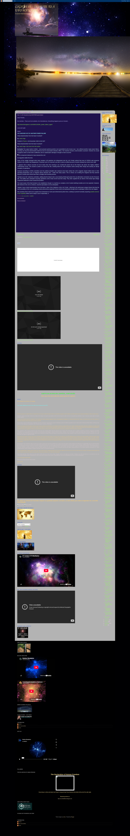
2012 (105, 167)
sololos (64, 816)
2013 (105, 165)
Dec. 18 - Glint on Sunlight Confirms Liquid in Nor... (108, 373)
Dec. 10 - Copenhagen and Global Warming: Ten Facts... (108, 510)
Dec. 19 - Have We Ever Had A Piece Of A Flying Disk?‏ (108, 352)
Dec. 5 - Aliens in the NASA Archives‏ (108, 580)
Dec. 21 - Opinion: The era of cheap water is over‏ (108, 300)
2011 (105, 168)
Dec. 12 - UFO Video (108, 462)
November (107, 620)
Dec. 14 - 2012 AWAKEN (107, 435)
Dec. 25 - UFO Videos (107, 213)
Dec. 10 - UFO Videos (107, 473)
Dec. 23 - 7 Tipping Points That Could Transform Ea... (108, 244)
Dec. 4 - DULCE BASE (107, 593)
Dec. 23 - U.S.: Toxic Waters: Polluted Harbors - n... (108, 261)
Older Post (96, 234)
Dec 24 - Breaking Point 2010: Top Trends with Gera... (108, 232)
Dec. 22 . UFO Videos (107, 266)
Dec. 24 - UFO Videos (107, 239)
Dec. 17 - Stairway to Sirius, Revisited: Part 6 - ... (108, 386)
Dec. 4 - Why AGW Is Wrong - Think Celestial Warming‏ (108, 589)
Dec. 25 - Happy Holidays (107, 216)
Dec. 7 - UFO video (108, 550)
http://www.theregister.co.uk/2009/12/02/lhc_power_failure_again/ (35, 124)
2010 (105, 170)
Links (18, 243)
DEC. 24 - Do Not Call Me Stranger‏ (108, 226)
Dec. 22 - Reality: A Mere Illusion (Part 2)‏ (108, 285)
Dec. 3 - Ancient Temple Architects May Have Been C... (108, 614)
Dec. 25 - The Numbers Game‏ (108, 209)
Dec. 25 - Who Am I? (108, 210)
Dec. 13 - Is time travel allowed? (107, 447)
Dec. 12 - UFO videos (107, 468)
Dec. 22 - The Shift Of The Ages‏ (108, 288)
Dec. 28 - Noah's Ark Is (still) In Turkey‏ (108, 175)
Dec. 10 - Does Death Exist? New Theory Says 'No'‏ (108, 476)
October (106, 621)
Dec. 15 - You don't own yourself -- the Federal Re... (108, 424)
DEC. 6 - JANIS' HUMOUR (107, 562)
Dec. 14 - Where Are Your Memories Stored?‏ (108, 428)
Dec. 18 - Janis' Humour (107, 379)
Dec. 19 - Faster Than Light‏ (107, 349)
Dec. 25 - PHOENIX (108, 206)
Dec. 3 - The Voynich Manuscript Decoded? (108, 596)
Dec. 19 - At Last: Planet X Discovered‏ (107, 365)
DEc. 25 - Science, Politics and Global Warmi (108, 198)
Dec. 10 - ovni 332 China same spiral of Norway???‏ (108, 505)
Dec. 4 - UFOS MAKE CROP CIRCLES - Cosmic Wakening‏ (108, 584)
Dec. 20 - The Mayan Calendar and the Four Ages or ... (108, 326)
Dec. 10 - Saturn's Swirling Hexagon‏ (108, 520)
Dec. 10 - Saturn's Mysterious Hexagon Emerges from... (108, 516)
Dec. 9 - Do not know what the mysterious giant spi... (108, 524)
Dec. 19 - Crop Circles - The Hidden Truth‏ (107, 355)
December (107, 173)
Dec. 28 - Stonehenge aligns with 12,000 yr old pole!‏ (108, 179)
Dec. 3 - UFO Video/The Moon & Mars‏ (108, 600)
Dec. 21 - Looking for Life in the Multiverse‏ (108, 303)
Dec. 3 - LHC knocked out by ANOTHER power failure (108, 604)
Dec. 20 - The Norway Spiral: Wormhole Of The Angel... (108, 308)
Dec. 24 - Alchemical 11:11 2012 (108, 236)
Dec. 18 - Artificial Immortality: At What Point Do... (108, 369)
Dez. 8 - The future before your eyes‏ (108, 545)
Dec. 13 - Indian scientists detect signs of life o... (108, 456)
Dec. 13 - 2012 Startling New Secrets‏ (107, 460)
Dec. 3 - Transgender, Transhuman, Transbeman (107, 609)
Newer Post (20, 234)
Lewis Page (22, 138)
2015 (105, 162)
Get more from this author (33, 146)
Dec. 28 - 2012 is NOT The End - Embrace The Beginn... (107, 184)
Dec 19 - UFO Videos (107, 335)
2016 (105, 160)
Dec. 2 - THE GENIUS (106, 617)
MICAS (20, 724)
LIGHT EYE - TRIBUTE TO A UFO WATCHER (35, 8)
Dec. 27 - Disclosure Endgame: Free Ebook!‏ (108, 188)
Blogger (72, 816)
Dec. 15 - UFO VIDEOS (107, 414)
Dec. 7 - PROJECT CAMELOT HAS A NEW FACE (108, 547)
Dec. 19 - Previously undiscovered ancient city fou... (108, 338)
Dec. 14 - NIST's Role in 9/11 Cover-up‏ (107, 431)
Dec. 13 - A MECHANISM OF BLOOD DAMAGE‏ (108, 452)
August (106, 625)
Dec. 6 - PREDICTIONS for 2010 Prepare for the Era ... (108, 565)
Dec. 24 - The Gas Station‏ (108, 223)
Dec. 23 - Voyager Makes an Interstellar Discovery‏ (107, 249)
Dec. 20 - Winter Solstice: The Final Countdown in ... (108, 313)
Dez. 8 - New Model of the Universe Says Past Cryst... (108, 531)
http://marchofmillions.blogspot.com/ (65, 798)
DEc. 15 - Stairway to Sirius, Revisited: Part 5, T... (108, 406)
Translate (27, 526)
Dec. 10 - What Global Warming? (108, 495)
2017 (105, 158)
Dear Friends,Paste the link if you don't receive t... (108, 257)
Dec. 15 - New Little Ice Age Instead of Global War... (108, 410)
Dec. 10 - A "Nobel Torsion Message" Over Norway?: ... (108, 489)
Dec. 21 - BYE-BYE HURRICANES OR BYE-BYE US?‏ (108, 291)
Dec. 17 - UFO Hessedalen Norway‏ (107, 382)
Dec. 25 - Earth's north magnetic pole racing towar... (107, 203)
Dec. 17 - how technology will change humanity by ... (108, 402)
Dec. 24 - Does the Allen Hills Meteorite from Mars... (108, 219)
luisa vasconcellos (22, 823)
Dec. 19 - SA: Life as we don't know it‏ (108, 332)
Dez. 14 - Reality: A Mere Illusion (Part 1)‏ (108, 440)
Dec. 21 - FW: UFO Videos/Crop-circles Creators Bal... (108, 296)
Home (58, 234)
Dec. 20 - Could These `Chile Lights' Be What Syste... (108, 322)
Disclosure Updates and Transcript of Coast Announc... (108, 577)
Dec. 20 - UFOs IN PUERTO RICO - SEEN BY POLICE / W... (108, 318)
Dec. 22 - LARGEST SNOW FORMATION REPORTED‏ (108, 281)
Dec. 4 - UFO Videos (108, 587)
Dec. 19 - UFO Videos (107, 330)
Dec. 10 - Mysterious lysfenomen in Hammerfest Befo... (108, 480)
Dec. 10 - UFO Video (108, 513)
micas (20, 727)
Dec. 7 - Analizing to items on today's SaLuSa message (108, 558)
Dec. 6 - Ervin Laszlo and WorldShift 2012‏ (108, 573)
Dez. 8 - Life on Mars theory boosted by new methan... (108, 535)
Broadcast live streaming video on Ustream (25, 311)
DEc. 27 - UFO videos (107, 194)
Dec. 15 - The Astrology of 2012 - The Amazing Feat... (108, 417)
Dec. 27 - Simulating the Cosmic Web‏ (108, 191)
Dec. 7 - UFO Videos (108, 552)
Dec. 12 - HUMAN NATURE (107, 470)
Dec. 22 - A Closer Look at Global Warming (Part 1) (108, 273)
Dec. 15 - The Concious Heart (107, 421)
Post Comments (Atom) (27, 237)
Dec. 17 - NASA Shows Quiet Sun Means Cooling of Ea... (108, 394)
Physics (25, 141)
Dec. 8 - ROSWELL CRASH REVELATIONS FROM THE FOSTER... (108, 540)
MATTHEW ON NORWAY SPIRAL (108, 498)
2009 (105, 172)
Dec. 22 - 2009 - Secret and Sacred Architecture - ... (108, 269)
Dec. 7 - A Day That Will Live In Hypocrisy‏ (108, 554)
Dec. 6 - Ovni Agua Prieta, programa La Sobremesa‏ (108, 569)
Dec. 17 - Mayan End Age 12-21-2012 (108, 398)
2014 (105, 163)
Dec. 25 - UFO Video (108, 196)
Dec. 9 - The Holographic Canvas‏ (107, 528)
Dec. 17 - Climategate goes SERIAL (108, 389)
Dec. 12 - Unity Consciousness (107, 465)
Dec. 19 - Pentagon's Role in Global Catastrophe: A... (108, 362)
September (107, 623)
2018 (105, 157)
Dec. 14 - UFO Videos (107, 444)
